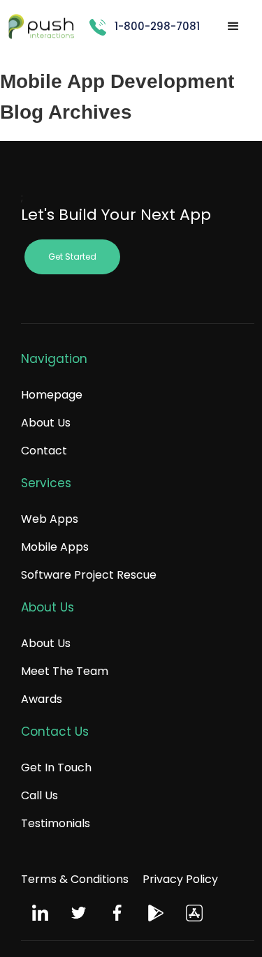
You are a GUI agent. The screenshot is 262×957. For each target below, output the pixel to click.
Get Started (72, 256)
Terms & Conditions (75, 879)
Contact (44, 451)
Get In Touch (56, 767)
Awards (41, 699)
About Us (46, 423)
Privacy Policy (180, 879)
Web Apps (49, 519)
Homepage (51, 395)
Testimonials (55, 823)
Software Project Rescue (89, 575)
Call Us (39, 795)
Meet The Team (64, 671)
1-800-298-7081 (157, 26)
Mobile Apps (55, 547)
